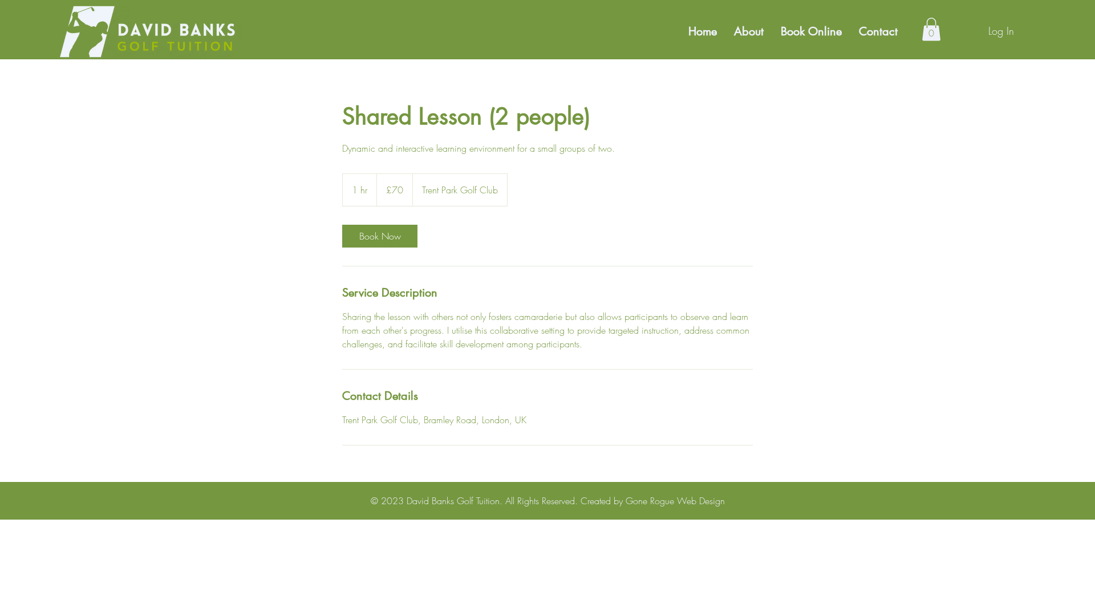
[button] (931, 29)
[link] (379, 236)
